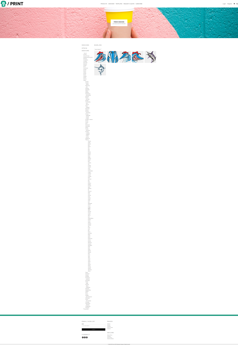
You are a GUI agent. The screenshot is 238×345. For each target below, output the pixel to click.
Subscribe (109, 328)
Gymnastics (88, 124)
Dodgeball (87, 107)
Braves (89, 156)
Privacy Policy (109, 337)
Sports (85, 80)
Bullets (89, 160)
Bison (89, 150)
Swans (89, 254)
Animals (85, 54)
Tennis (87, 299)
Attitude (87, 84)
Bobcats (89, 153)
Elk (88, 189)
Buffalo (89, 157)
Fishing (87, 114)
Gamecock (89, 191)
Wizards (89, 268)
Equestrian (87, 108)
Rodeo (87, 281)
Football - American (89, 119)
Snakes (89, 249)
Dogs (89, 181)
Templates (109, 326)
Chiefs (89, 168)
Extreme (87, 110)
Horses (89, 206)
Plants (85, 74)
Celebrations (86, 59)
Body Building (88, 95)
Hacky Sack (88, 126)
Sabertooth (90, 242)
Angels (89, 142)
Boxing (87, 97)
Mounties (89, 211)
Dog (88, 180)
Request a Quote (110, 327)
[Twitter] (85, 337)
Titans (89, 257)
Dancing (87, 104)
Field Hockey (88, 112)
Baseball (87, 88)
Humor (85, 70)
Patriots (89, 222)
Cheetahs (89, 166)
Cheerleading (88, 101)
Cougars (89, 172)
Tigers (89, 256)
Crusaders (89, 176)
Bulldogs (89, 158)
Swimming (87, 298)
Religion (85, 76)
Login (224, 3)
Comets (89, 169)
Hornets (89, 204)
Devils (89, 177)
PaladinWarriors (90, 218)
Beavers (89, 146)
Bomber (89, 154)
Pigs (88, 226)
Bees (89, 147)
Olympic (87, 275)
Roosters (89, 241)
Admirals (89, 141)
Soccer (87, 294)
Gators (89, 192)
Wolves (89, 271)
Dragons (89, 184)
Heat (88, 202)
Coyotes (89, 175)
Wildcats (89, 267)
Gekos (89, 193)
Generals (89, 195)
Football (87, 118)
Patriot (85, 72)
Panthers (89, 219)
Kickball (87, 135)
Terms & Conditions (110, 338)
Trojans (89, 258)
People (85, 73)
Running (87, 284)
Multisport (87, 273)
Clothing (85, 61)
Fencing (87, 111)
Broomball (87, 99)
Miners (89, 210)
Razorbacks (90, 233)
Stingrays (89, 252)
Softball (87, 295)
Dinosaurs (89, 179)
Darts (87, 105)
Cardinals (89, 162)
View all (85, 53)
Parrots (89, 221)
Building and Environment (88, 57)
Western (89, 264)
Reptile (89, 235)
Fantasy (85, 65)
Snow (87, 292)
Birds (89, 149)
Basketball (87, 89)
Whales (89, 265)
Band (87, 87)
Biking (87, 91)
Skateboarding (88, 290)
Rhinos (89, 237)
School (85, 77)
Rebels (89, 234)
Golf (86, 123)
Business (85, 58)
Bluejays (89, 151)
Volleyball (87, 302)
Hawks (89, 200)
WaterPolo (87, 304)
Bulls (89, 161)
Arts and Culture (86, 55)
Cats (88, 164)
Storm (89, 253)
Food (85, 66)
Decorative (85, 62)
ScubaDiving (88, 287)
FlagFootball (88, 115)
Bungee (87, 100)
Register (229, 3)
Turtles (89, 260)
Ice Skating (87, 133)
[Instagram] (87, 337)
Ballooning (88, 85)
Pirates (89, 227)
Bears (89, 145)
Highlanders (90, 203)
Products (108, 323)
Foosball (87, 116)
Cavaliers (89, 165)
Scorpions (89, 244)
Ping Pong (87, 279)
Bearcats (89, 143)
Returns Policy (109, 335)
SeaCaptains (90, 245)
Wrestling (87, 307)
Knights (89, 207)
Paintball (87, 276)
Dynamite (89, 185)
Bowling (87, 96)
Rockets (89, 239)
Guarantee (109, 336)
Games (87, 122)
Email (83, 323)
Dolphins (89, 183)
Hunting (87, 131)
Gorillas (89, 197)
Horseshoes (88, 130)
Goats (89, 196)
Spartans (89, 250)
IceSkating (87, 134)
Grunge (85, 69)
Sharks (89, 246)
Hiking (87, 127)
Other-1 (89, 215)
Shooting (87, 288)
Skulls (89, 248)
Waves (89, 262)
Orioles (89, 214)
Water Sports (88, 303)
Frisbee (87, 120)
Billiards (87, 92)
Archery (87, 81)
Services (85, 78)
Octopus (89, 212)
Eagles (89, 187)
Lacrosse (87, 137)
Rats (88, 230)
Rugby (87, 283)
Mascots (87, 139)
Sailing (87, 285)
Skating (87, 291)
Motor (87, 272)
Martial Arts (88, 138)
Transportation (86, 308)
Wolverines (90, 269)
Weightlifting (88, 306)
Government (86, 68)
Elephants (89, 188)
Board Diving (88, 93)
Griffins (89, 199)
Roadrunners (90, 238)
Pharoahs (89, 225)
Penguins (89, 223)
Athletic (87, 83)
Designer (108, 325)
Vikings (89, 261)
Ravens (89, 231)
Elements (85, 64)
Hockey (87, 129)
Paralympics (88, 277)
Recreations (88, 280)
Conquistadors (90, 170)
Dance (87, 103)
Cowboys (89, 173)
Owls (89, 216)
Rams (89, 229)
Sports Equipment (89, 296)
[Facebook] (83, 337)
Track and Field (88, 300)
